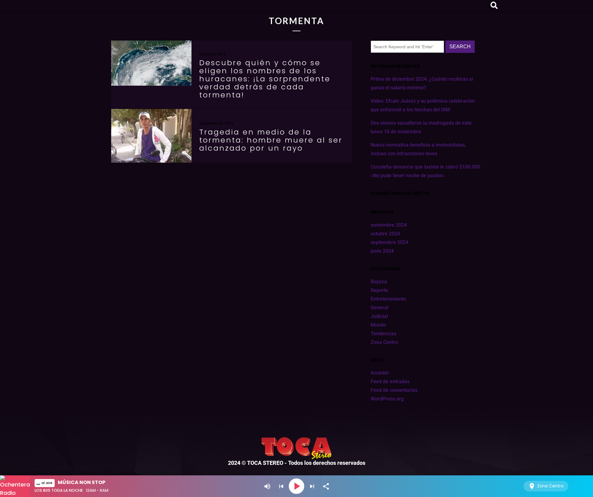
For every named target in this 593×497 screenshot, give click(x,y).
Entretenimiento (388, 299)
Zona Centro (384, 342)
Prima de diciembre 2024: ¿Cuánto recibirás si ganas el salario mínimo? (422, 83)
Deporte (379, 290)
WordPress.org (387, 399)
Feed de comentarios (394, 390)
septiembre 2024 (389, 242)
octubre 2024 (385, 234)
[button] (494, 6)
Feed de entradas (390, 381)
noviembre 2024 (389, 225)
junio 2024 (382, 251)
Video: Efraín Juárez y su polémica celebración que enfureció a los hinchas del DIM (423, 105)
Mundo (378, 325)
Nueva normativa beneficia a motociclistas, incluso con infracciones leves (418, 149)
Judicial (379, 316)
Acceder (380, 373)
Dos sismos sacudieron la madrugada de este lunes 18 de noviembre (421, 127)
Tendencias (383, 333)
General (379, 308)
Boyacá (379, 282)
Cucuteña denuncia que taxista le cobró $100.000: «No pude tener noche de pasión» (426, 171)
